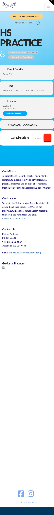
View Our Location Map (13, 218)
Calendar (14, 124)
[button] (48, 6)
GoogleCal (30, 124)
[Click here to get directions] (47, 137)
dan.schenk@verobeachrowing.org (25, 252)
